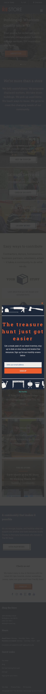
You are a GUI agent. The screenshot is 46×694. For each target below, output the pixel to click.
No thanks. (23, 392)
